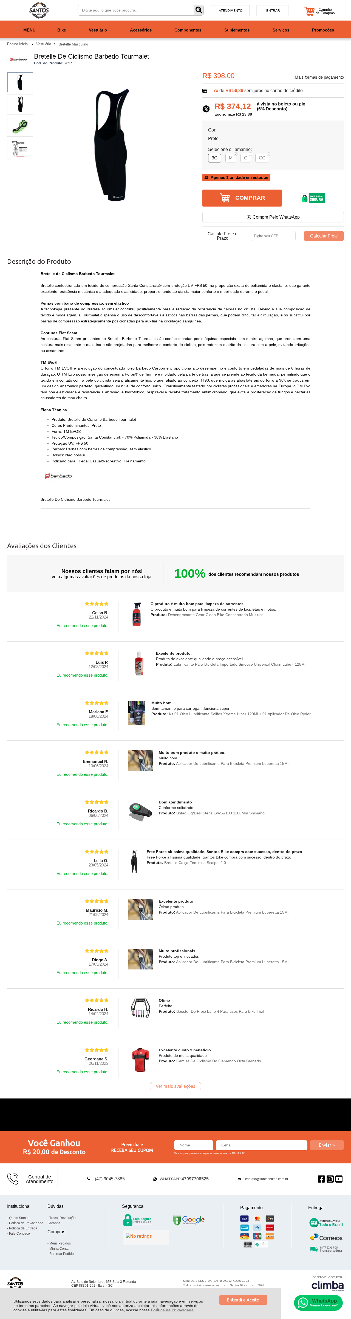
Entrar (273, 11)
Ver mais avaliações (175, 1086)
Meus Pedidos (60, 1243)
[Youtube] (339, 1179)
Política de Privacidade (172, 1310)
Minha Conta (59, 1249)
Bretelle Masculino (73, 44)
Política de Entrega (23, 1228)
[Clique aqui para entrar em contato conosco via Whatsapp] (318, 1303)
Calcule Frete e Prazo (222, 236)
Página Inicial (18, 44)
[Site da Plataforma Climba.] (328, 1283)
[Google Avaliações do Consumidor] (146, 1237)
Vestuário (44, 44)
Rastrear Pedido (61, 1254)
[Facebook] (321, 1179)
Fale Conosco (19, 1233)
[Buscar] (198, 10)
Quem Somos (19, 1218)
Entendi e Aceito (243, 1299)
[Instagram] (330, 1179)
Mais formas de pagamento (319, 77)
